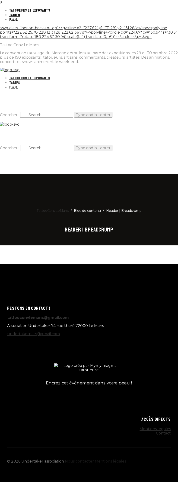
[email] (59, 347)
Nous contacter (79, 461)
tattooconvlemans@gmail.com (38, 317)
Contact (163, 433)
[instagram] (89, 102)
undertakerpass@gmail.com (33, 334)
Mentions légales (155, 429)
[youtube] (100, 102)
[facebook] (78, 102)
